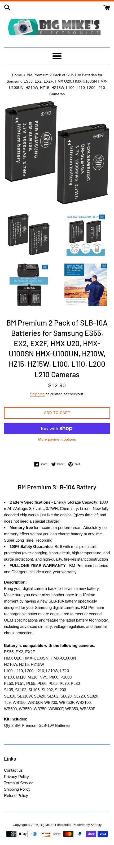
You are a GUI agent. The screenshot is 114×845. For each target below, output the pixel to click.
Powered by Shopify (87, 825)
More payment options (57, 439)
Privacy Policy (16, 776)
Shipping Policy (17, 789)
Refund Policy (16, 795)
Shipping (37, 394)
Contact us (13, 770)
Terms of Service (18, 783)
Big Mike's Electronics (55, 825)
